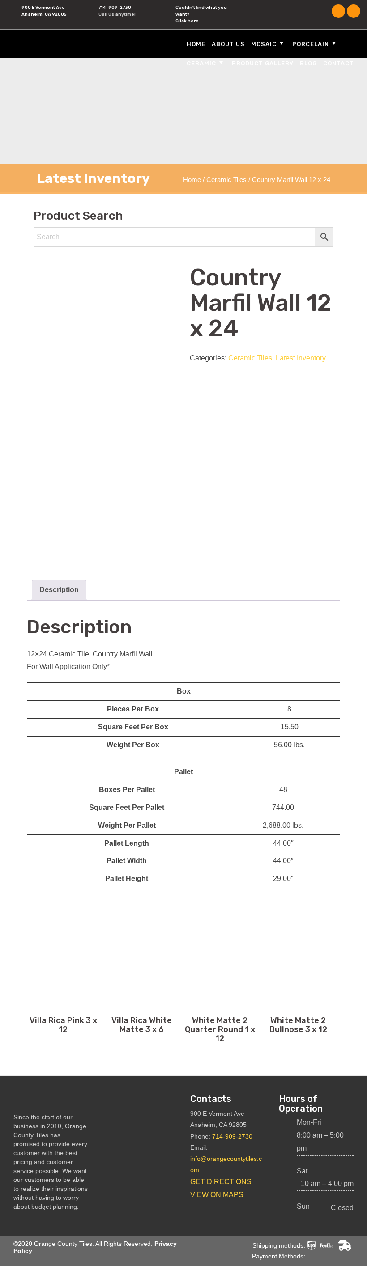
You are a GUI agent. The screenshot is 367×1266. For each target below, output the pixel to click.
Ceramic (201, 63)
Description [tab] (59, 589)
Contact (338, 63)
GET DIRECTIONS (221, 1182)
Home (196, 44)
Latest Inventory (301, 358)
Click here (187, 21)
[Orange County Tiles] (65, 43)
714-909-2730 (114, 7)
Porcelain (310, 44)
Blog (308, 63)
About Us (228, 44)
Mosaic (264, 44)
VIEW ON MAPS (216, 1194)
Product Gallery (263, 63)
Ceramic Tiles (226, 179)
